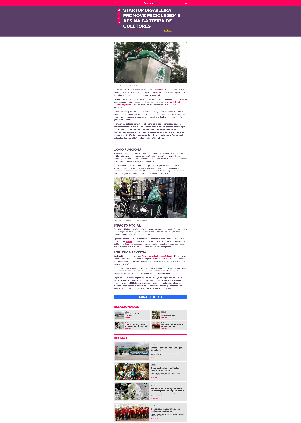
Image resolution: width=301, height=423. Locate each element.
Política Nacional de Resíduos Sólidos (156, 256)
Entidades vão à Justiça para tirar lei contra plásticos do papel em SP (136, 325)
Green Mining (159, 90)
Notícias (168, 30)
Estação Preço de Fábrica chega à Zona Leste (166, 349)
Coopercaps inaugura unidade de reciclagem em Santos (172, 325)
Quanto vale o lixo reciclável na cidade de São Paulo (171, 314)
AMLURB (129, 241)
